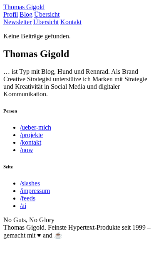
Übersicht (46, 14)
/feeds (27, 198)
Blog (26, 14)
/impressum (35, 190)
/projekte (31, 134)
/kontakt (30, 142)
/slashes (30, 183)
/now (26, 149)
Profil (10, 14)
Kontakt (71, 21)
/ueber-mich (35, 127)
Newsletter (17, 21)
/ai (23, 205)
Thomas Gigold (24, 6)
